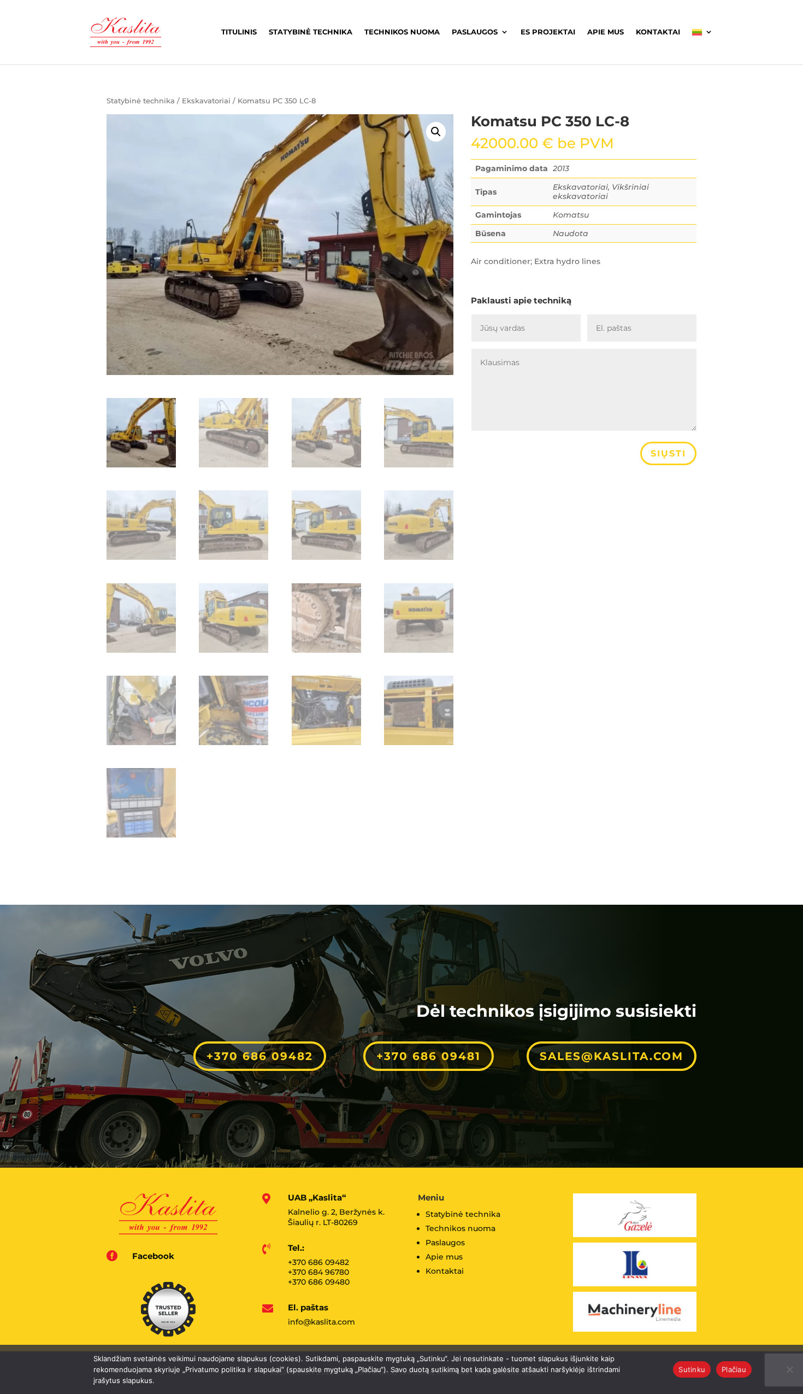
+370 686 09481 (428, 1056)
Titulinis (239, 31)
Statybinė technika (310, 31)
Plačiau (734, 1369)
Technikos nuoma (402, 31)
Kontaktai (658, 31)
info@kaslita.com (321, 1322)
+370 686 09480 (319, 1282)
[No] (789, 1369)
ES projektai (548, 31)
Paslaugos (475, 31)
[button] (436, 132)
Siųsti (668, 453)
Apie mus (605, 31)
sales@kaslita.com (611, 1056)
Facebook (153, 1256)
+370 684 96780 (318, 1272)
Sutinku (691, 1369)
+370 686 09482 (259, 1056)
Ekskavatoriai (206, 101)
